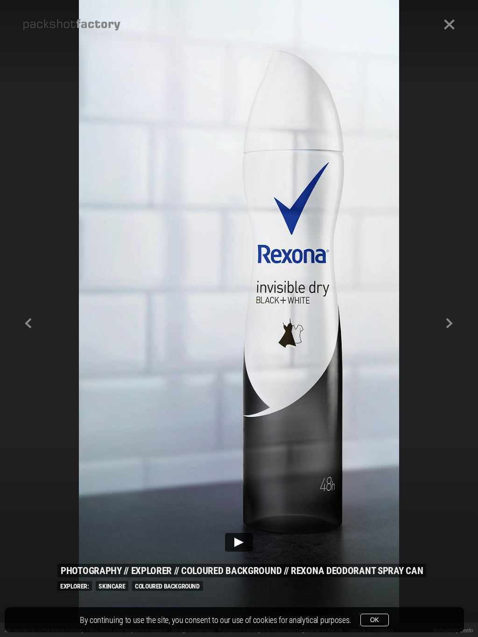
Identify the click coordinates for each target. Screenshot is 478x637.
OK (374, 619)
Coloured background (231, 570)
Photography (91, 570)
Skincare (111, 586)
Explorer (151, 570)
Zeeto (466, 630)
